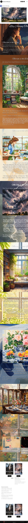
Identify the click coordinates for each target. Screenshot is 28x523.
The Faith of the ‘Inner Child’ (5, 496)
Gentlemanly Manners (10, 498)
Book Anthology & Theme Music (15, 449)
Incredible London (4, 448)
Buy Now (10, 516)
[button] (1, 6)
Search (12, 478)
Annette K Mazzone (4, 449)
